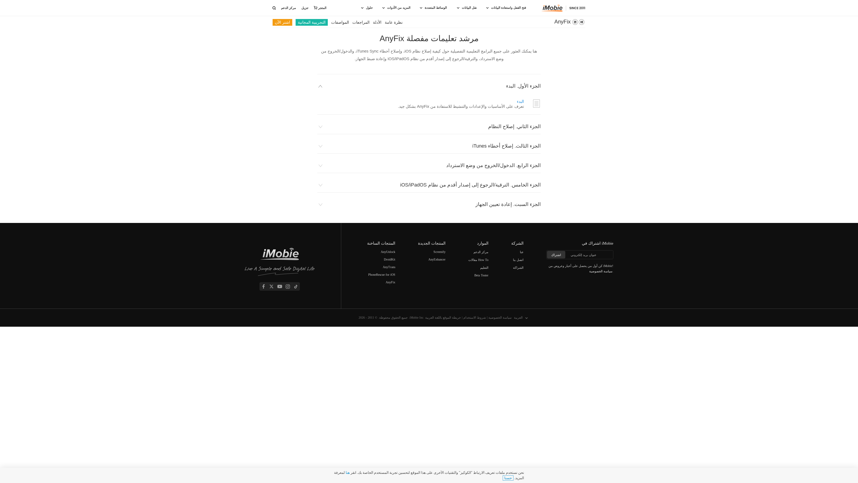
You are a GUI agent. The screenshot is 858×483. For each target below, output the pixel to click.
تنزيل (305, 8)
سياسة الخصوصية (500, 317)
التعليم (484, 267)
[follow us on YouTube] (280, 286)
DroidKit (389, 259)
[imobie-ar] (563, 8)
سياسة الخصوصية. (601, 271)
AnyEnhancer (437, 259)
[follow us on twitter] (271, 286)
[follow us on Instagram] (288, 286)
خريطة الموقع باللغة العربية (443, 317)
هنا (347, 473)
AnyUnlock (388, 252)
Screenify (439, 252)
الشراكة (518, 267)
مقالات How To (478, 260)
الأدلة (377, 22)
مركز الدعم (288, 8)
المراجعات (361, 22)
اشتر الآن (282, 22)
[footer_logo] (279, 263)
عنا (522, 252)
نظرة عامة (394, 22)
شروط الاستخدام (474, 317)
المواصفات (340, 22)
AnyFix (562, 22)
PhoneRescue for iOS (381, 274)
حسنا (508, 478)
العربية (518, 317)
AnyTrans (389, 267)
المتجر (322, 8)
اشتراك (556, 255)
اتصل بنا (518, 260)
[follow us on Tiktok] (296, 286)
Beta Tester (481, 275)
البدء (520, 101)
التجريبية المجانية (312, 22)
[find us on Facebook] (263, 286)
